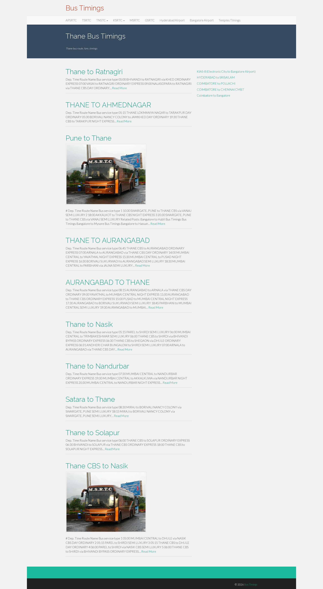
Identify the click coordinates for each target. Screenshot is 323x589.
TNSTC (101, 20)
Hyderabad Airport (172, 20)
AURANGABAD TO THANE (108, 282)
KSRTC (118, 20)
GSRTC (150, 20)
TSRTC (86, 20)
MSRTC (135, 20)
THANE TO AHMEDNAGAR (108, 105)
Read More (119, 88)
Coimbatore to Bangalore (213, 95)
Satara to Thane (90, 399)
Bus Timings (85, 8)
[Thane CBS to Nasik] (129, 502)
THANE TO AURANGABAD (108, 240)
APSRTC (71, 20)
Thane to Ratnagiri (94, 72)
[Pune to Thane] (129, 174)
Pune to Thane (88, 138)
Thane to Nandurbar (97, 366)
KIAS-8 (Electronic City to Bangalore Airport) (226, 71)
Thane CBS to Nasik (97, 466)
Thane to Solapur (93, 433)
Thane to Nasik (89, 324)
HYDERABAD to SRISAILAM (216, 77)
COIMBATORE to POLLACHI (216, 83)
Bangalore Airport (202, 20)
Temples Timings (229, 20)
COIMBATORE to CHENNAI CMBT (220, 89)
